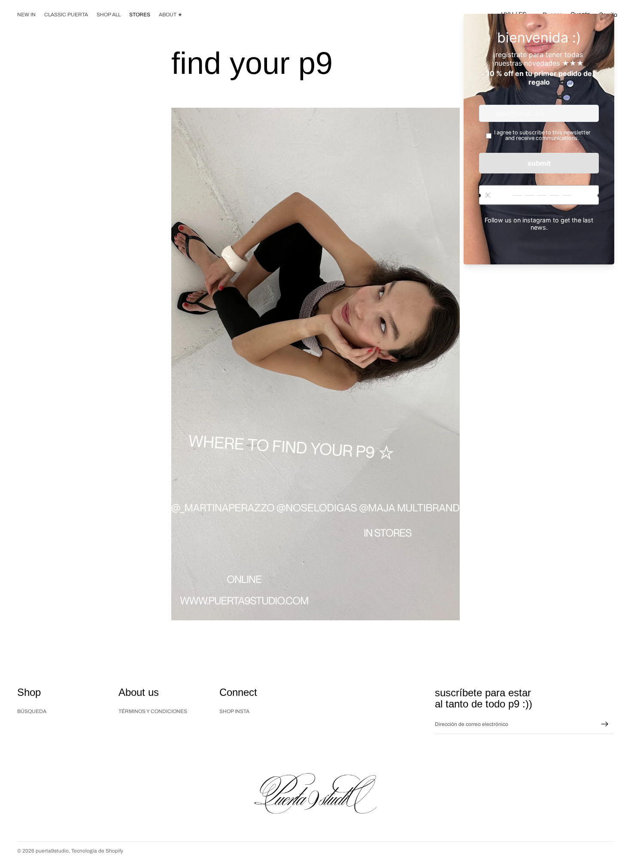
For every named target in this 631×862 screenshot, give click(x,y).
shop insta (234, 711)
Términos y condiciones (152, 711)
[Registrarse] (605, 725)
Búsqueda (31, 711)
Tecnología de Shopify (97, 851)
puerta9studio (52, 851)
